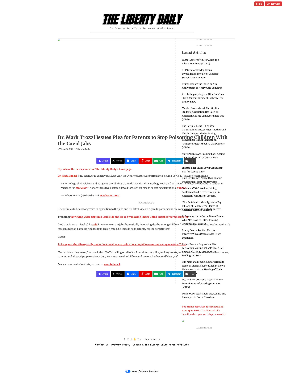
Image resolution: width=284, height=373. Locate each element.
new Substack (112, 264)
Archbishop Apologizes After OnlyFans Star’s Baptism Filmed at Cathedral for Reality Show (203, 98)
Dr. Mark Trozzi (67, 175)
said (94, 224)
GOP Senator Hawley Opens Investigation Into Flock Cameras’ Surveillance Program (200, 74)
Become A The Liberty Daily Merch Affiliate (161, 345)
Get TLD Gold (273, 3)
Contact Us (102, 345)
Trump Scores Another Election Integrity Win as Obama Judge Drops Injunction (201, 234)
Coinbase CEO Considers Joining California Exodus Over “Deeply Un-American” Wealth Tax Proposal (201, 192)
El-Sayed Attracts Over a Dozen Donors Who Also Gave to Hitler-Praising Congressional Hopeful (203, 220)
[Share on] (187, 161)
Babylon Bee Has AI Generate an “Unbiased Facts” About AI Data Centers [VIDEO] (203, 143)
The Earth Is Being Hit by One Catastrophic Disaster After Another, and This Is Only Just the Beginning (204, 130)
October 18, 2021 (109, 195)
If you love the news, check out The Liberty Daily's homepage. (95, 169)
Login (259, 3)
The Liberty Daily (143, 19)
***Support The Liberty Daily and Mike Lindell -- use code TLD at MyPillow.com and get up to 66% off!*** (122, 244)
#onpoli (181, 187)
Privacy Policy (120, 345)
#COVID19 (81, 187)
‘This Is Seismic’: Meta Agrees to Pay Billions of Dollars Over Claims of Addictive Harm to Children (201, 206)
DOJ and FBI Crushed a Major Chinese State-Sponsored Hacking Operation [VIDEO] (202, 283)
